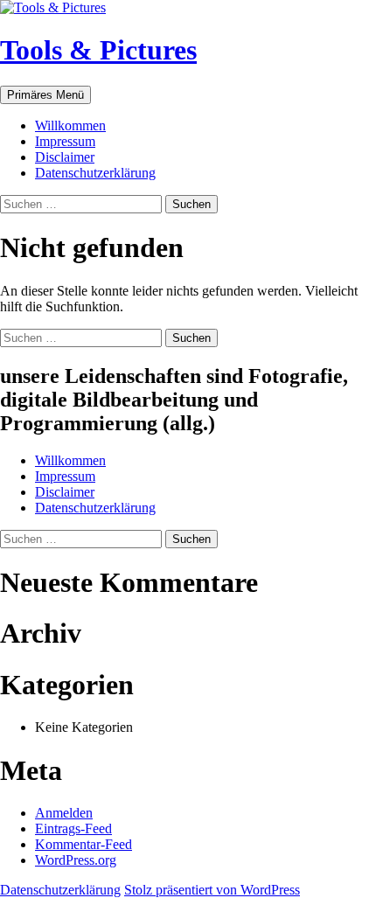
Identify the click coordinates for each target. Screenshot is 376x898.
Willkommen (70, 125)
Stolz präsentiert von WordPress (212, 889)
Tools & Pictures (98, 50)
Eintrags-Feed (73, 828)
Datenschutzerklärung (95, 172)
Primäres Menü (45, 94)
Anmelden (64, 812)
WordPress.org (75, 860)
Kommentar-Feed (83, 844)
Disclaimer (64, 157)
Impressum (65, 141)
